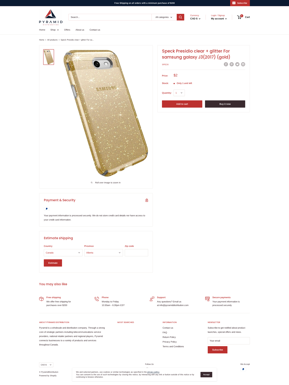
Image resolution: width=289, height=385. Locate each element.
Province (89, 246)
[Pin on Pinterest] (232, 64)
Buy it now (225, 104)
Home (42, 29)
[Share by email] (243, 64)
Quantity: (167, 93)
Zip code (129, 246)
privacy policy (153, 372)
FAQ (165, 332)
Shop (53, 29)
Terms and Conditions (173, 346)
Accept (206, 374)
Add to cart (182, 104)
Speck (165, 64)
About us (80, 29)
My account (217, 18)
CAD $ (44, 365)
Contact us (95, 29)
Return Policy (169, 337)
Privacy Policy (170, 341)
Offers (67, 29)
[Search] (180, 17)
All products (52, 40)
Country (48, 246)
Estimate (52, 263)
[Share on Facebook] (226, 64)
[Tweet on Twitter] (237, 64)
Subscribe (242, 3)
